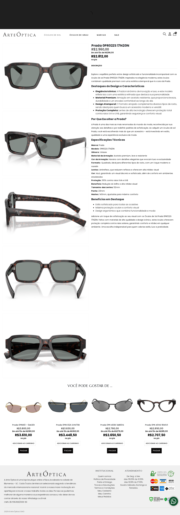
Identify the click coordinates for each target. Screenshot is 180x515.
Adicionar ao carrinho (23, 443)
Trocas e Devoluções (104, 485)
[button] (165, 34)
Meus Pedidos (104, 496)
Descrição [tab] (96, 65)
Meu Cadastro (104, 491)
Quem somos (104, 476)
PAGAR (23, 450)
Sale (116, 35)
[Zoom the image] (46, 472)
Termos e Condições (104, 488)
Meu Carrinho (104, 493)
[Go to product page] (23, 406)
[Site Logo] (19, 34)
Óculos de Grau (79, 35)
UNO (22, 511)
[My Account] (169, 34)
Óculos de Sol (52, 35)
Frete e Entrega (104, 482)
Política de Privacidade (104, 479)
